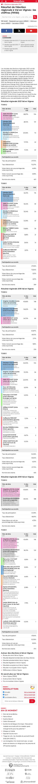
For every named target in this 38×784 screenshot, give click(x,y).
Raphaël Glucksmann (10, 734)
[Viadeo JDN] (28, 778)
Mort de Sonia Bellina (10, 714)
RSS (22, 758)
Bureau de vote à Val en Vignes (13, 655)
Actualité (7, 692)
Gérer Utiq (32, 760)
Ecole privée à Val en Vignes (12, 679)
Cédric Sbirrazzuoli (9, 721)
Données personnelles (9, 760)
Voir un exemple (29, 692)
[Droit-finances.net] (28, 774)
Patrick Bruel (7, 716)
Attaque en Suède (9, 731)
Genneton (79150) (18, 23)
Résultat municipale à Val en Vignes (15, 668)
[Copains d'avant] (10, 778)
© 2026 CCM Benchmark (28, 761)
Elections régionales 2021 (13, 4)
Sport (6, 695)
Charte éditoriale (24, 756)
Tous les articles (16, 758)
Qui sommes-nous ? (8, 756)
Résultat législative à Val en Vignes (14, 663)
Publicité (32, 756)
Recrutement (28, 758)
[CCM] (28, 770)
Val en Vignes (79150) (10, 676)
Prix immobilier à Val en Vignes (13, 681)
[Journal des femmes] (10, 770)
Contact (8, 758)
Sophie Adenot (8, 719)
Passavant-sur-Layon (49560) (18, 21)
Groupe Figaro (16, 761)
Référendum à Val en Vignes (12, 670)
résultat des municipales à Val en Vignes (14, 78)
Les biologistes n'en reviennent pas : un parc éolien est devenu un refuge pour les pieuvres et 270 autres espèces (19, 743)
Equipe (17, 756)
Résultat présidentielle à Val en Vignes (15, 660)
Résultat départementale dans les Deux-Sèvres (18, 658)
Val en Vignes (24, 44)
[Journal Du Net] (10, 774)
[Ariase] (10, 782)
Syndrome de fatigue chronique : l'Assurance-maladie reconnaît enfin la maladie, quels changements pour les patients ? (18, 726)
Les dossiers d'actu (10, 697)
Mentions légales (7, 761)
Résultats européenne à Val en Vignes (15, 665)
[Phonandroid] (28, 782)
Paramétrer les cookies (22, 760)
